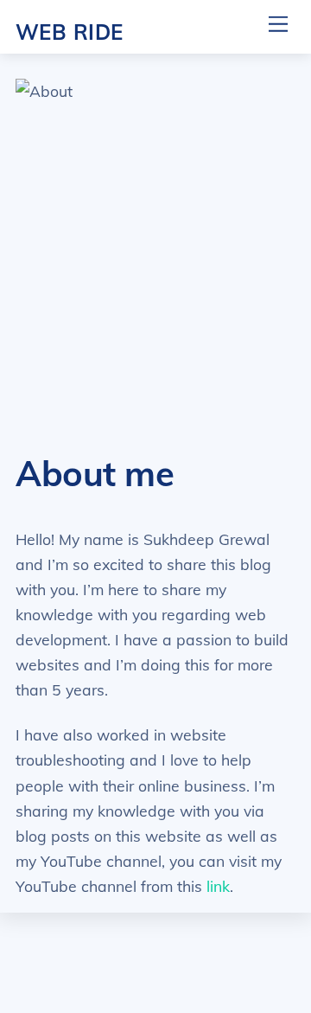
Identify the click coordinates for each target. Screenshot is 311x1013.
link (218, 885)
